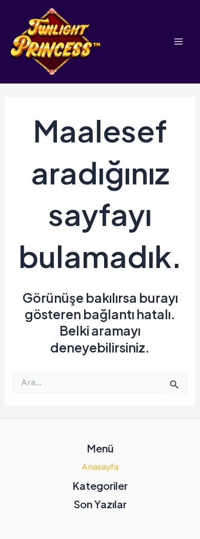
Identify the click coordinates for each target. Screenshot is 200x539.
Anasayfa (100, 467)
